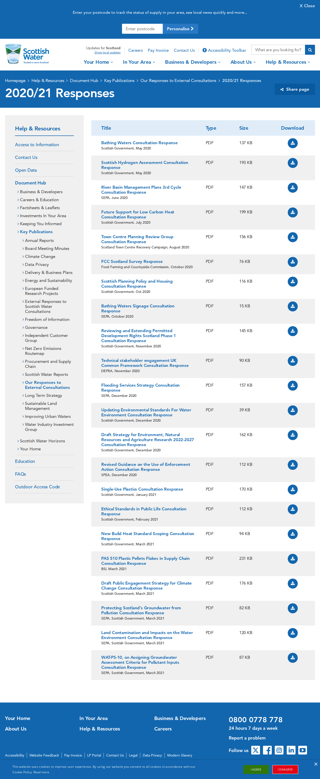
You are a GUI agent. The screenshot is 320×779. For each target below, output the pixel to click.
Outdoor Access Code (37, 487)
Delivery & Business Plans (48, 272)
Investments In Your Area (43, 215)
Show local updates (107, 52)
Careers (135, 50)
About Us (241, 62)
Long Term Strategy (43, 395)
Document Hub (84, 80)
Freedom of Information (47, 319)
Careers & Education (39, 199)
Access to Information (37, 144)
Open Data (26, 170)
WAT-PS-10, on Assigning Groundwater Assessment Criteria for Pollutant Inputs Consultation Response (140, 662)
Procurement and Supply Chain (48, 364)
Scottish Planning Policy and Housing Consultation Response (137, 284)
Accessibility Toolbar (226, 50)
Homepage (15, 80)
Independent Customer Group (46, 338)
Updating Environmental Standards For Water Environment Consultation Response (146, 412)
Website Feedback (44, 755)
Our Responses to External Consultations (178, 80)
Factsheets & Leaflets (40, 207)
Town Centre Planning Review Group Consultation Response (137, 239)
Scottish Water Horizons (42, 440)
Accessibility (14, 755)
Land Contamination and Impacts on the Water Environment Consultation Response (147, 635)
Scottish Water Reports (46, 374)
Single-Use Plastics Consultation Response (142, 489)
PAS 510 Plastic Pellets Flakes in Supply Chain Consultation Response (145, 561)
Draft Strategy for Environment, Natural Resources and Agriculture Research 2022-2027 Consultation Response (147, 439)
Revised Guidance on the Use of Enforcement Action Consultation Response (145, 467)
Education (25, 461)
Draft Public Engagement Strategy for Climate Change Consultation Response (146, 586)
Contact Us (184, 50)
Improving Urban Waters (48, 416)
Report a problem (247, 738)
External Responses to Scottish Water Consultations (45, 306)
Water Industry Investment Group (49, 427)
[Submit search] (310, 50)
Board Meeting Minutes (47, 248)
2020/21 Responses (241, 80)
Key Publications (119, 80)
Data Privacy (37, 264)
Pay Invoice (158, 50)
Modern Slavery (179, 755)
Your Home (96, 62)
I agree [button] (256, 769)
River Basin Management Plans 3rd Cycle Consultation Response (141, 190)
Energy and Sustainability (48, 280)
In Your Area (137, 62)
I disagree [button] (285, 769)
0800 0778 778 (256, 720)
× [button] (316, 764)
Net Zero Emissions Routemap (43, 351)
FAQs (20, 474)
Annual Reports (39, 240)
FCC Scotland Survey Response (131, 261)
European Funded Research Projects (41, 291)
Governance (36, 327)
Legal (133, 755)
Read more (42, 772)
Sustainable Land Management (41, 406)
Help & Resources (286, 62)
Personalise (179, 28)
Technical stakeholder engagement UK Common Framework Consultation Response (144, 363)
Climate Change (40, 256)
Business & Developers (190, 62)
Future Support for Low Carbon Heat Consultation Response (137, 214)
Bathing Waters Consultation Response (139, 142)
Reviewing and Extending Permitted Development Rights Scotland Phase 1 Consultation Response (138, 335)
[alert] (160, 769)
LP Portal (94, 755)
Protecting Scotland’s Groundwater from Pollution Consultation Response (141, 610)
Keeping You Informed (41, 223)
